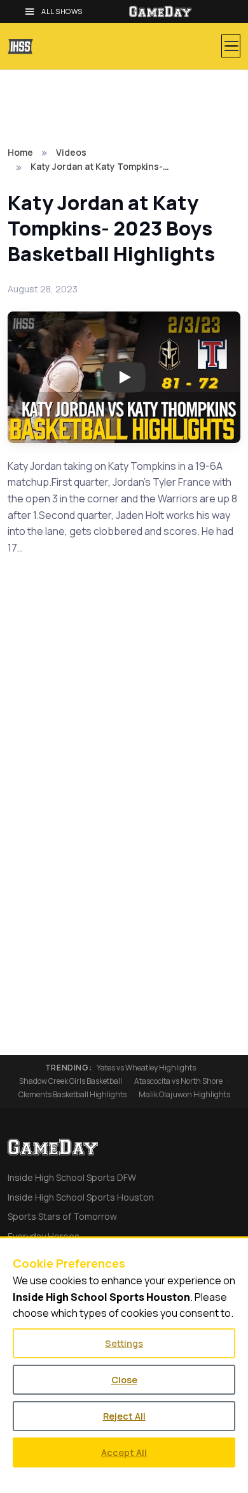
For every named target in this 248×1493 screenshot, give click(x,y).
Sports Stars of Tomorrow (62, 1216)
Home (20, 152)
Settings (124, 1343)
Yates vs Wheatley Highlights (146, 1068)
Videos (71, 152)
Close (124, 1380)
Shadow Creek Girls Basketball (70, 1081)
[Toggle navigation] (230, 45)
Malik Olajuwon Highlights (184, 1095)
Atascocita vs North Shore (178, 1081)
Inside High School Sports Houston (81, 1197)
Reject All (124, 1416)
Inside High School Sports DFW (72, 1177)
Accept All (124, 1452)
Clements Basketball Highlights (72, 1095)
